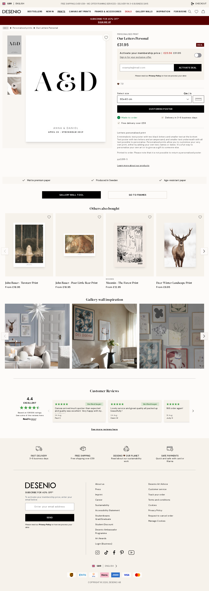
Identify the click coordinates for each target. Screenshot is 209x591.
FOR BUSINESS (181, 11)
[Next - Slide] (204, 251)
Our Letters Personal (47, 28)
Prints (61, 11)
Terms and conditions (159, 500)
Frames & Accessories (108, 11)
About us (99, 484)
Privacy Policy (155, 76)
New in (50, 11)
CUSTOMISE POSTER (161, 109)
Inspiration (163, 11)
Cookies (152, 505)
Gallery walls (144, 11)
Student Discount (104, 524)
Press (98, 489)
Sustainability (102, 505)
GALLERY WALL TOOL (71, 194)
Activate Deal (188, 67)
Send (50, 517)
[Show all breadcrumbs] (5, 28)
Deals (128, 11)
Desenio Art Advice (158, 484)
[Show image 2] (14, 65)
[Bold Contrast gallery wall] (104, 336)
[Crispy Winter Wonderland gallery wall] (37, 336)
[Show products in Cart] (203, 11)
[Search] (189, 11)
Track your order (156, 494)
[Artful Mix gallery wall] (171, 336)
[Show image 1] (14, 45)
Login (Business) (103, 543)
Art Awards (100, 538)
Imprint (99, 494)
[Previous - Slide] (5, 251)
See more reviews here (104, 429)
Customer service (157, 489)
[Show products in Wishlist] (196, 11)
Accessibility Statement (107, 510)
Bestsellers (35, 11)
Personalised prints (22, 28)
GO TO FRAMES (137, 194)
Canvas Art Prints (80, 11)
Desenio (113, 582)
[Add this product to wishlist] (106, 37)
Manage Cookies (157, 521)
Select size (123, 93)
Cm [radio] (186, 93)
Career (99, 500)
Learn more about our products (133, 165)
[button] (198, 99)
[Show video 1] (14, 86)
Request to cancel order (160, 515)
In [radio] (191, 93)
